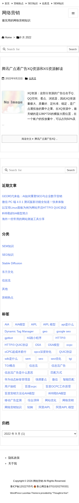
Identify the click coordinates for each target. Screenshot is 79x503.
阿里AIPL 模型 (65, 407)
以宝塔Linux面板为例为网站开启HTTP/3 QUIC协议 (34, 207)
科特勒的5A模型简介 (15, 213)
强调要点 (41, 379)
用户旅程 (10, 386)
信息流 (45, 3)
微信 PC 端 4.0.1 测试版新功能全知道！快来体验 (33, 201)
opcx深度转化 (42, 351)
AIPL (34, 324)
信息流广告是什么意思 (19, 372)
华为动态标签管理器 (17, 379)
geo (45, 331)
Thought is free (60, 493)
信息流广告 (58, 365)
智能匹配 (68, 379)
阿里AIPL (44, 407)
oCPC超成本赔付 (15, 351)
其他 (5, 289)
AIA (7, 324)
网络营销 (68, 400)
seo (40, 358)
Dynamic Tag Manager (19, 331)
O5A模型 (53, 344)
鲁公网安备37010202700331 (53, 486)
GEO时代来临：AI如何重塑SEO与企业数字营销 (32, 196)
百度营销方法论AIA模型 (20, 393)
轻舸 (30, 407)
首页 (7, 3)
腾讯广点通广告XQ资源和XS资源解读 (32, 69)
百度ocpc (31, 386)
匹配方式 (56, 372)
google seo (64, 331)
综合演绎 (33, 400)
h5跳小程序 (34, 337)
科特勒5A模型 (57, 393)
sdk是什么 (11, 358)
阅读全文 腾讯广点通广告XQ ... (40, 138)
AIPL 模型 (49, 324)
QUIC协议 (65, 351)
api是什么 (67, 324)
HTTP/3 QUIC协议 (16, 344)
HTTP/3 (60, 337)
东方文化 (7, 271)
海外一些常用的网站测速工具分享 (23, 219)
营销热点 (18, 3)
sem (28, 358)
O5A (38, 344)
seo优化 (56, 358)
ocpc (69, 344)
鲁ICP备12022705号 (21, 486)
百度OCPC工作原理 (58, 386)
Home (8, 37)
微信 (55, 379)
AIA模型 (20, 324)
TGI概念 (10, 365)
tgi (70, 358)
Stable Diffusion (12, 263)
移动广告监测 (13, 400)
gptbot (9, 337)
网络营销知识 (13, 407)
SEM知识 (58, 3)
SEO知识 (33, 3)
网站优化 (50, 400)
